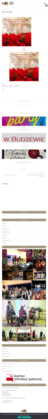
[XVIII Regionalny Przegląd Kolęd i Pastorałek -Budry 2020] (24, 154)
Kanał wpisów (5, 351)
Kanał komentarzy (6, 353)
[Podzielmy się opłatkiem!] (24, 137)
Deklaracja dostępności (7, 366)
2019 (9, 9)
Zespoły (4, 223)
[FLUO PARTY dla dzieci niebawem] (24, 121)
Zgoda (19, 417)
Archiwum (4, 242)
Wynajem (4, 237)
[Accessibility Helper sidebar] (46, 5)
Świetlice (4, 225)
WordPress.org (5, 356)
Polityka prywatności (26, 417)
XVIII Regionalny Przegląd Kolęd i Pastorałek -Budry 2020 (24, 162)
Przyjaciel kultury (6, 240)
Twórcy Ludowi (5, 228)
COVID (3, 368)
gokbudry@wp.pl (9, 400)
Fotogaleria (5, 235)
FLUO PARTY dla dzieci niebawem (24, 129)
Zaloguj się (4, 348)
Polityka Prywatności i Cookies (9, 363)
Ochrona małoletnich (7, 371)
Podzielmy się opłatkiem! (24, 145)
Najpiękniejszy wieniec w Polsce (6, 231)
